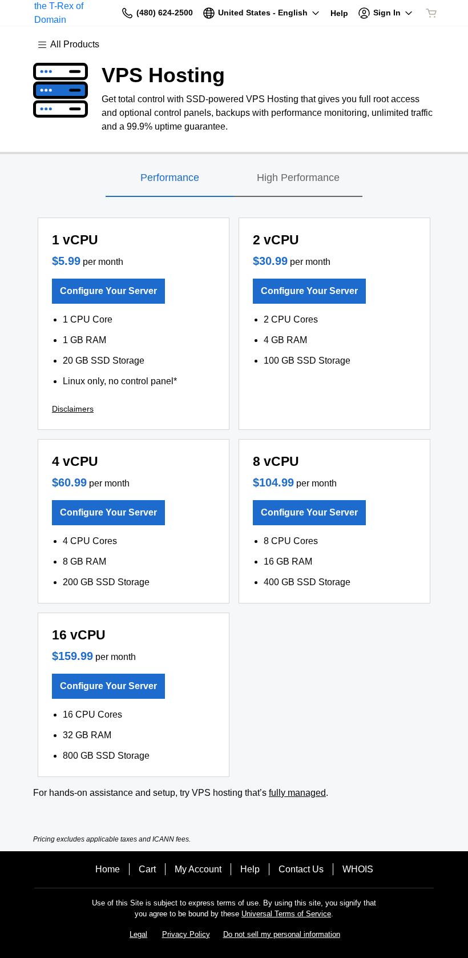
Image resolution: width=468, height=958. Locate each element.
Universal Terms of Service (286, 913)
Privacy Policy (186, 934)
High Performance (298, 177)
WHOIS (357, 869)
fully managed (297, 793)
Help (250, 869)
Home (107, 869)
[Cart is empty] (431, 13)
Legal (138, 934)
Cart (147, 869)
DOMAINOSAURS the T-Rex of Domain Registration (72, 13)
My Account (198, 869)
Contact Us (301, 869)
